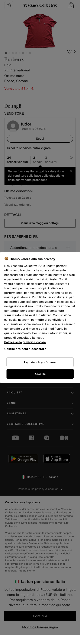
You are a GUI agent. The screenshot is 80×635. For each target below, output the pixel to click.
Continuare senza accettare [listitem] (25, 349)
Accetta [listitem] (40, 374)
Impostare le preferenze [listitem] (40, 362)
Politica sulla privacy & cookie (25, 342)
